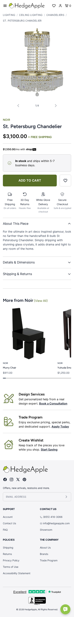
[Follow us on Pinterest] (24, 479)
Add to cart (29, 180)
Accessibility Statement (16, 573)
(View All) (41, 301)
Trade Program (48, 560)
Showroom (46, 529)
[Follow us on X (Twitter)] (18, 479)
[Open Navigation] (5, 6)
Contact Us (9, 523)
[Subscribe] (66, 497)
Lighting (9, 14)
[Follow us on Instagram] (11, 479)
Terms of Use (10, 566)
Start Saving (49, 449)
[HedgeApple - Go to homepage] (27, 6)
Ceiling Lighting (31, 14)
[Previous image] (18, 105)
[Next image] (56, 105)
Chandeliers (55, 14)
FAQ (5, 529)
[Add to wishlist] (65, 180)
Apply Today (60, 426)
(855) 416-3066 (53, 516)
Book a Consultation (53, 403)
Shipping (8, 547)
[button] (37, 62)
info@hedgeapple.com (56, 523)
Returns (7, 553)
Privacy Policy (11, 560)
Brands (44, 553)
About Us (45, 547)
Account (8, 516)
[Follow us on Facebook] (5, 479)
